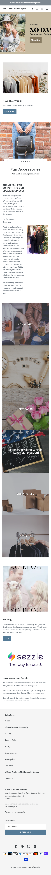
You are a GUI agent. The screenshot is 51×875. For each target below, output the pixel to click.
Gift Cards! (9, 765)
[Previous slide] (7, 161)
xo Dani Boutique (14, 8)
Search (7, 721)
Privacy (7, 746)
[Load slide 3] (25, 161)
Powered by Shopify (34, 867)
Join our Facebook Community (16, 727)
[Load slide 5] (29, 161)
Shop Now (10, 112)
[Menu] (46, 8)
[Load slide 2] (23, 161)
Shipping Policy (11, 740)
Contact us (9, 778)
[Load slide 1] (21, 161)
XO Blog (8, 733)
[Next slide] (44, 161)
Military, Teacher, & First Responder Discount (22, 772)
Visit (7, 638)
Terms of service (11, 753)
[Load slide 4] (27, 161)
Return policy (10, 759)
